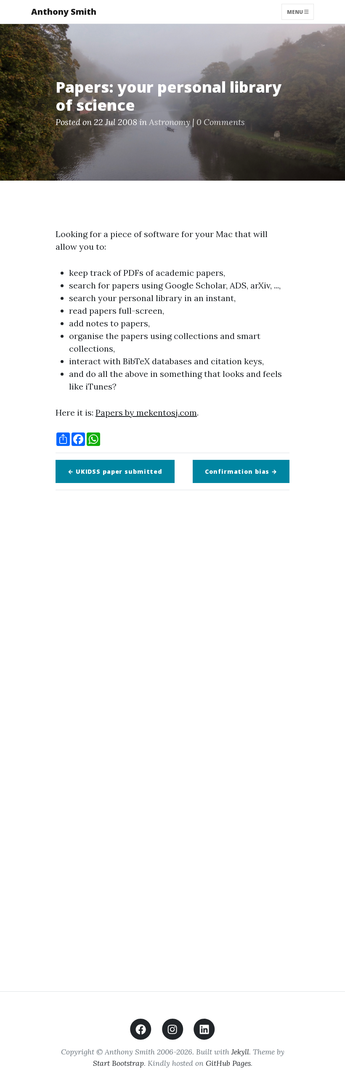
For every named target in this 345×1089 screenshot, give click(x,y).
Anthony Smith (63, 11)
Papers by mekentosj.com (146, 412)
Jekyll (240, 1052)
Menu (295, 11)
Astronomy (169, 122)
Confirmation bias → (241, 471)
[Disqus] (172, 615)
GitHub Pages (228, 1063)
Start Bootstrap (118, 1063)
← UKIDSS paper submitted (115, 471)
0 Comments (220, 122)
